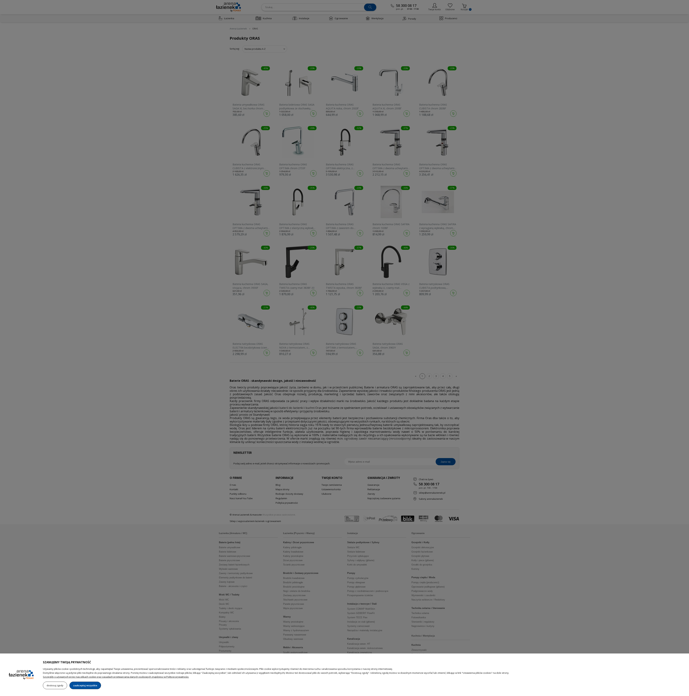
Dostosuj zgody (55, 685)
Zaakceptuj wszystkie (85, 685)
